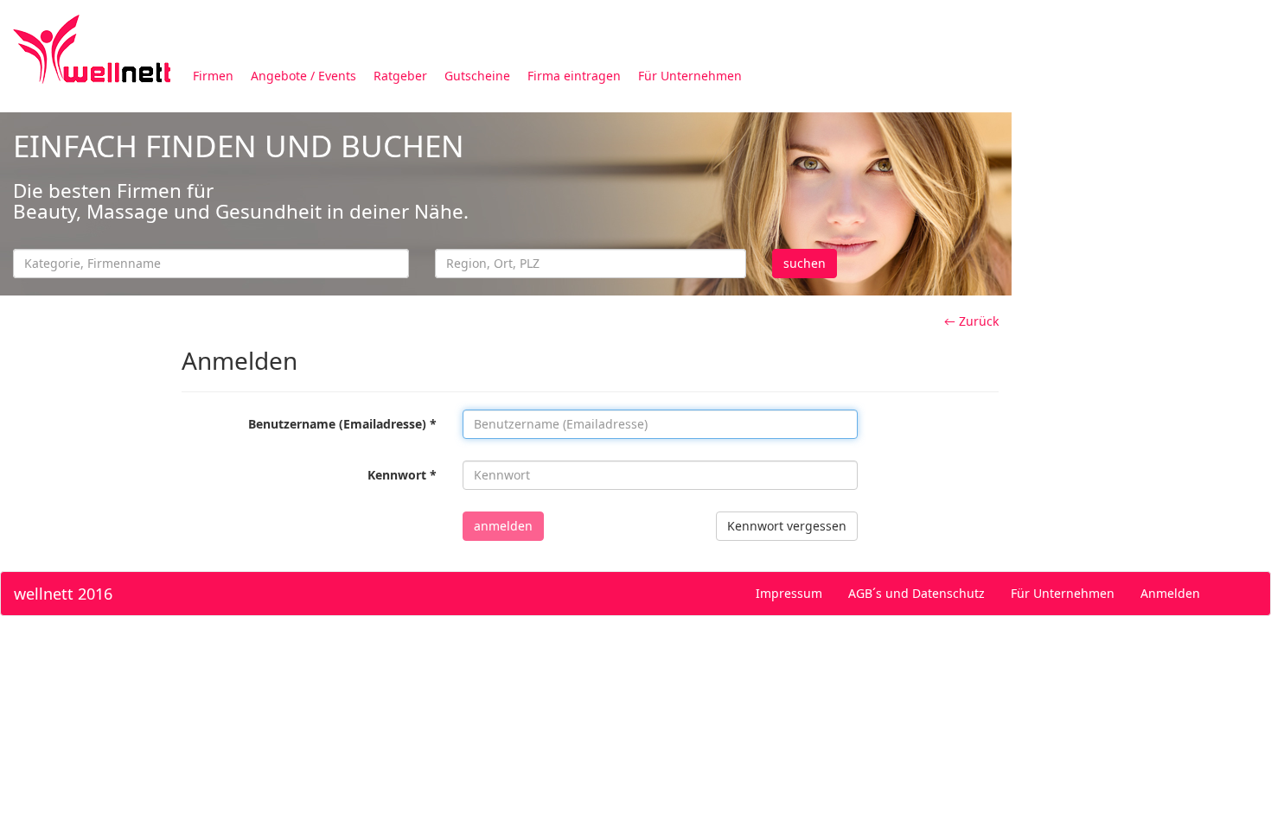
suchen (804, 263)
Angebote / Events (303, 75)
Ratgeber (400, 75)
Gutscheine (477, 75)
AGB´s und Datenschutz (916, 593)
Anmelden (1170, 593)
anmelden (503, 526)
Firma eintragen (574, 75)
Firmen (213, 75)
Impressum (789, 593)
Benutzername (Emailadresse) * (342, 424)
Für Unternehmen (690, 75)
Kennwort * (402, 475)
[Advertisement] (1141, 370)
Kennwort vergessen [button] (786, 526)
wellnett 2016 (63, 593)
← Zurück (971, 321)
